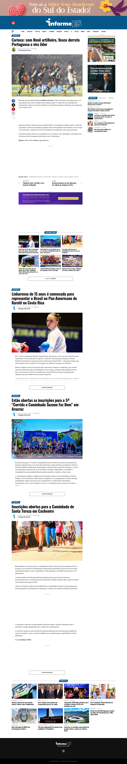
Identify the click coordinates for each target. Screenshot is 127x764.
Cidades (44, 31)
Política (37, 31)
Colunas (103, 31)
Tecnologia (96, 31)
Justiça (76, 31)
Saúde (88, 31)
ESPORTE (54, 177)
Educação (59, 31)
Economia (51, 31)
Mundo (83, 31)
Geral (22, 31)
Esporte (66, 31)
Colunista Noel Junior (25, 50)
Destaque (48, 177)
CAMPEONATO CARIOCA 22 (36, 177)
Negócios (29, 31)
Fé (71, 31)
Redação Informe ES (24, 308)
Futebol (61, 177)
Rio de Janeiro (69, 177)
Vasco (77, 177)
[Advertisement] (51, 159)
